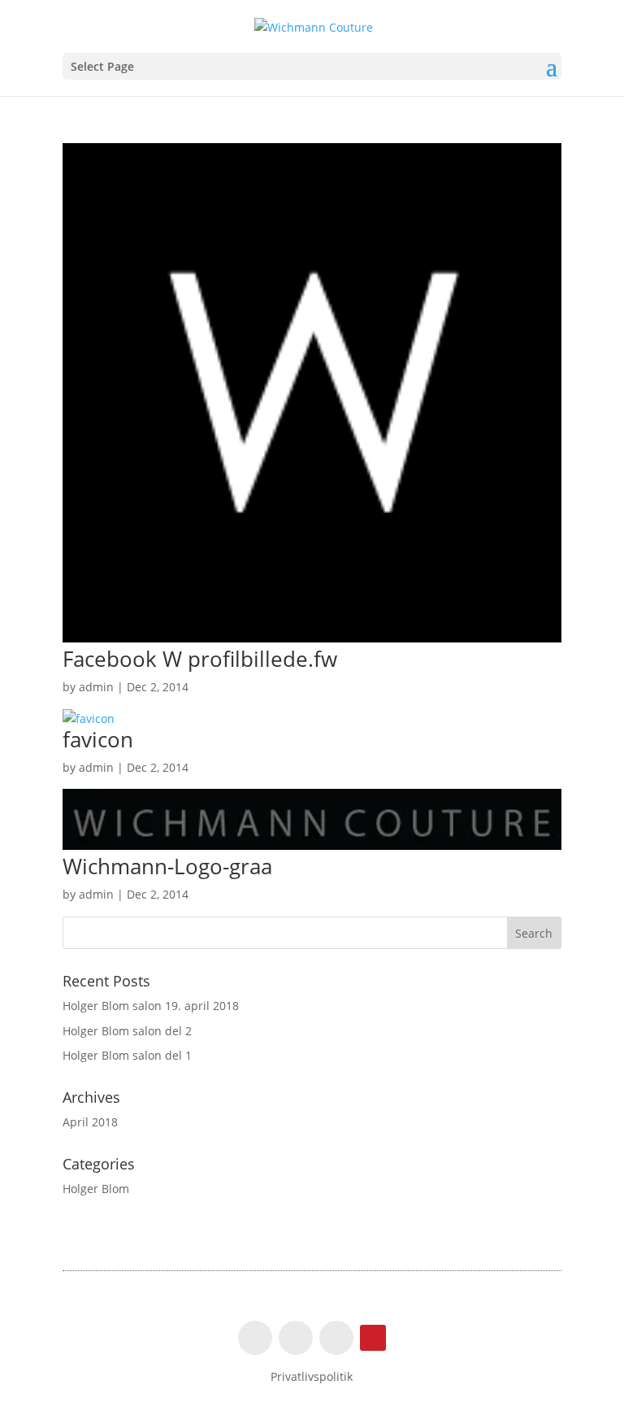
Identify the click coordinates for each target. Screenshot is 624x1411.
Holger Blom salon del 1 (127, 1055)
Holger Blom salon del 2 (127, 1031)
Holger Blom (96, 1188)
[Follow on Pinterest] (373, 1338)
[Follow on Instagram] (296, 1338)
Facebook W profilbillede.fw (200, 658)
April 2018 (90, 1122)
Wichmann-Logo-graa (167, 866)
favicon (98, 739)
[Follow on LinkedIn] (336, 1338)
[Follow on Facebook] (255, 1338)
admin (96, 687)
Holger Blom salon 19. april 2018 (151, 1005)
